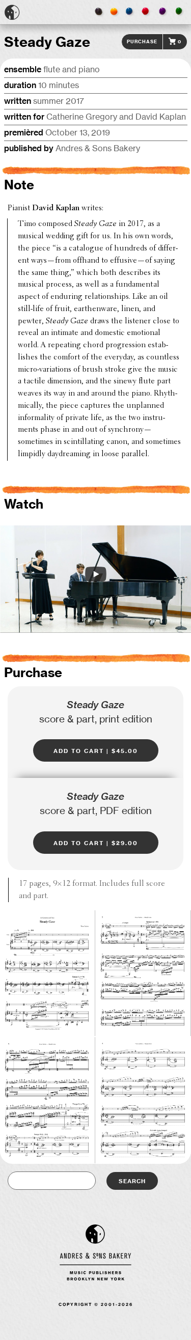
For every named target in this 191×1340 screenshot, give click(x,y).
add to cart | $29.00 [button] (95, 843)
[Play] (95, 574)
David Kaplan (55, 208)
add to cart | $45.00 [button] (95, 750)
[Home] (12, 12)
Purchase (142, 41)
